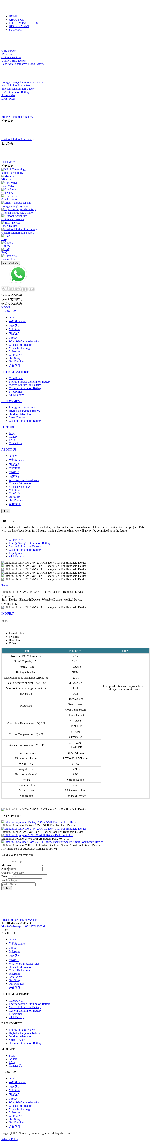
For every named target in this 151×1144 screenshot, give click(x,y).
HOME (13, 16)
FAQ (12, 439)
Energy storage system (22, 407)
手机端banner (17, 321)
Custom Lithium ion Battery (25, 388)
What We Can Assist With (24, 341)
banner (13, 317)
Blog (12, 433)
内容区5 (14, 333)
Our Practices (16, 361)
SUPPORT (15, 29)
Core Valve (15, 354)
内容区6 (14, 337)
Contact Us (15, 443)
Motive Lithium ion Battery (25, 384)
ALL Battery (16, 394)
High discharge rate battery (24, 410)
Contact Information (20, 344)
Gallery (13, 436)
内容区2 (14, 325)
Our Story (14, 358)
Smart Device (17, 417)
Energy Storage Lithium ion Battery (29, 381)
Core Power (16, 378)
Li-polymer (15, 391)
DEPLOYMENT (19, 26)
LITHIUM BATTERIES (23, 23)
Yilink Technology (20, 348)
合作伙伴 (15, 365)
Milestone (14, 329)
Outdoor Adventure (20, 414)
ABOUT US (16, 19)
